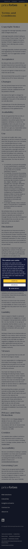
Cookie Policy (18, 275)
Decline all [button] (14, 285)
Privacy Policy (5, 277)
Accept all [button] (15, 281)
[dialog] (14, 274)
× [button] (24, 259)
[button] (14, 288)
